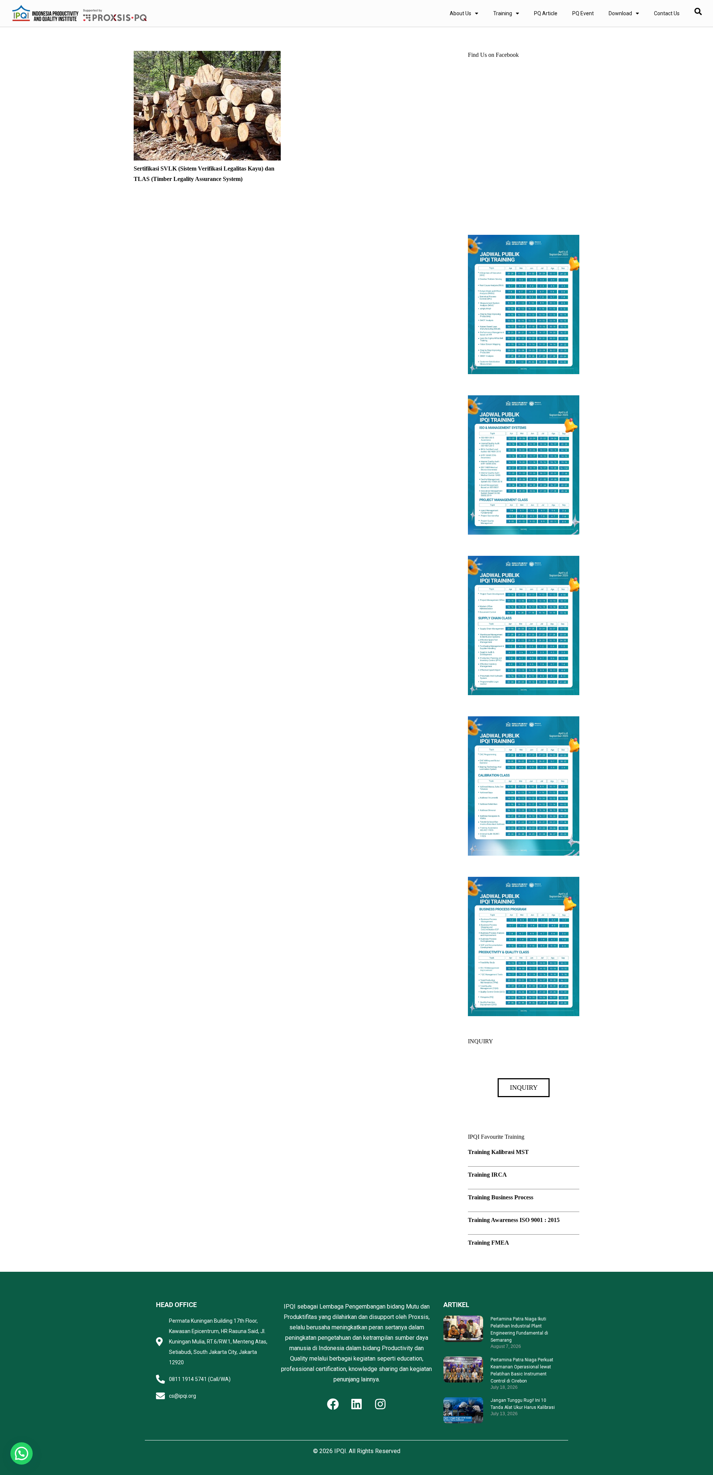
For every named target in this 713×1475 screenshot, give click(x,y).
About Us (460, 13)
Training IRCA (487, 1174)
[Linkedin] (356, 1404)
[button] (21, 1453)
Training (502, 13)
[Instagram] (380, 1404)
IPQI (340, 1451)
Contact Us (667, 13)
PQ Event (583, 13)
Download (620, 13)
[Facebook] (333, 1404)
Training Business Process (500, 1197)
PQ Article (545, 13)
